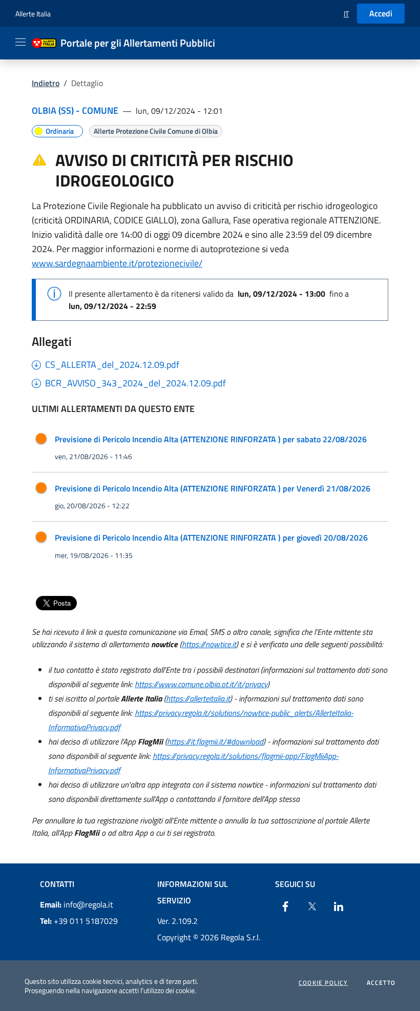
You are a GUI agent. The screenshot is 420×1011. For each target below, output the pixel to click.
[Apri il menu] (20, 42)
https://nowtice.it (209, 644)
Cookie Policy (323, 983)
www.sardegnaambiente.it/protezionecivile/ (117, 263)
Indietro (45, 83)
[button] (346, 13)
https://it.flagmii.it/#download (215, 741)
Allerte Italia (33, 13)
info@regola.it (76, 904)
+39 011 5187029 (79, 921)
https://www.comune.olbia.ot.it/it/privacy (201, 684)
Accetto (381, 983)
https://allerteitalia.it (198, 698)
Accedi (380, 13)
